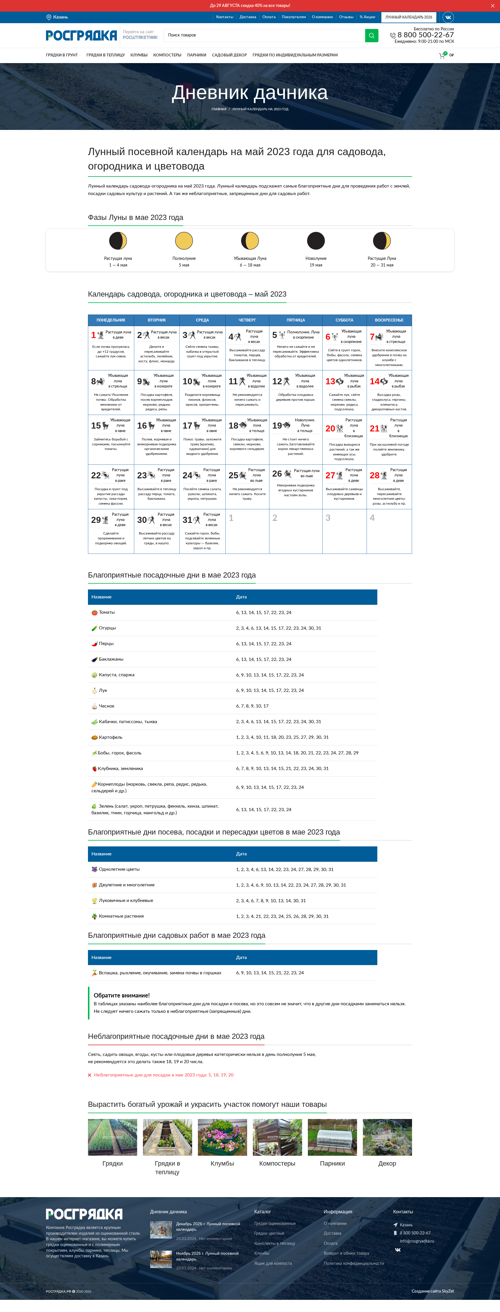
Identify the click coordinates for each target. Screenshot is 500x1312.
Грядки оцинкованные (275, 1224)
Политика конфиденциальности (354, 1264)
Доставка (332, 1234)
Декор (387, 1163)
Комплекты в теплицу (274, 1244)
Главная (219, 109)
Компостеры (277, 1163)
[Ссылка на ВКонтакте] (448, 17)
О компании (335, 1224)
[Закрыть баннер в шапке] (493, 6)
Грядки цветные (269, 1234)
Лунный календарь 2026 (408, 17)
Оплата (331, 1244)
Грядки (112, 1163)
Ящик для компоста (273, 1264)
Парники (332, 1163)
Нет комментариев (215, 1239)
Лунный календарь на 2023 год (260, 109)
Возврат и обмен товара (346, 1254)
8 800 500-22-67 (425, 35)
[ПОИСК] (371, 35)
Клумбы (222, 1163)
